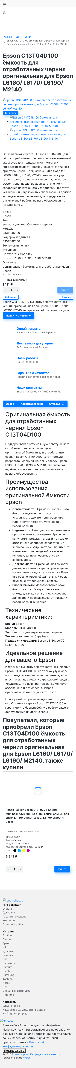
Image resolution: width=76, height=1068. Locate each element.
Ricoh (6, 971)
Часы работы (27, 358)
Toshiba (8, 979)
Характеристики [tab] (32, 403)
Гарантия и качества (33, 373)
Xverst (26, 1057)
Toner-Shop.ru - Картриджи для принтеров (36, 1054)
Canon (7, 939)
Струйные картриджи (17, 990)
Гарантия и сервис (14, 916)
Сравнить (66, 297)
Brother (7, 935)
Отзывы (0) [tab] (56, 403)
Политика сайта (13, 924)
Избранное (10, 297)
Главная (7, 36)
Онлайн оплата (28, 328)
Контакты (9, 920)
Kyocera (8, 951)
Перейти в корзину (18, 315)
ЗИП (18, 36)
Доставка (9, 912)
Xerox (6, 982)
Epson (28, 36)
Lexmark (8, 955)
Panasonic (9, 963)
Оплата (7, 908)
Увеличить (10, 113)
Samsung (8, 975)
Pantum (7, 967)
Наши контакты (29, 387)
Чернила (8, 994)
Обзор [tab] (10, 403)
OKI (5, 959)
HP (4, 947)
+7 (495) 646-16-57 (61, 3)
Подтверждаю (14, 1050)
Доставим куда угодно (35, 343)
